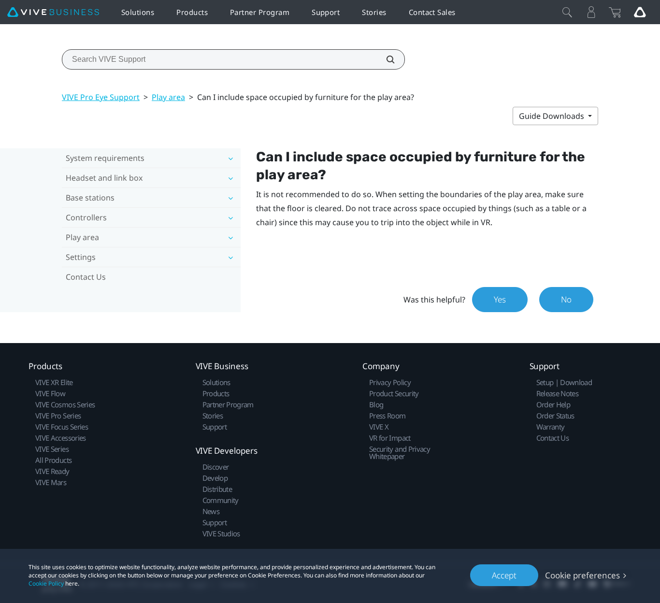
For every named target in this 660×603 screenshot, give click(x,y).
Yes (500, 299)
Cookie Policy (46, 583)
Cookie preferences (582, 575)
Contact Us (86, 277)
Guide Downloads (552, 116)
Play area (168, 97)
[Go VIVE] (640, 12)
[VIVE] (53, 12)
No (566, 299)
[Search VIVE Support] (385, 59)
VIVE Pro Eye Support (101, 97)
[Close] (567, 12)
